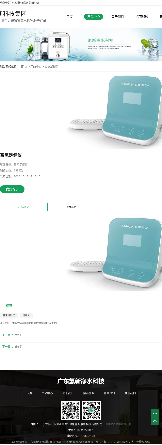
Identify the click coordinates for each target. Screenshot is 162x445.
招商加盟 (142, 16)
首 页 (24, 66)
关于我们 (117, 16)
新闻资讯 (109, 393)
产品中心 (93, 16)
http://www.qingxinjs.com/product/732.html (34, 323)
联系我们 (130, 393)
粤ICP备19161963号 (118, 424)
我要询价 (12, 189)
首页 (69, 16)
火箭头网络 (143, 441)
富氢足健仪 (51, 66)
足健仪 (26, 315)
